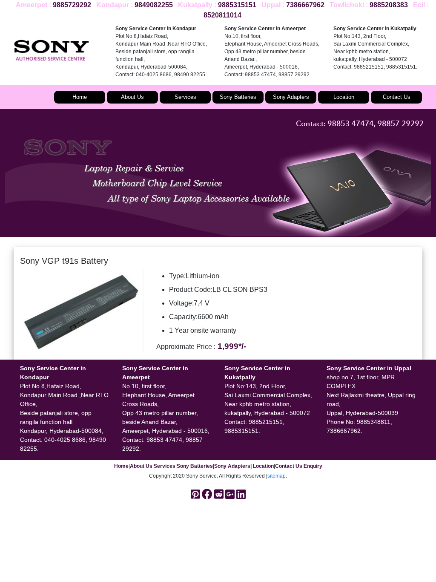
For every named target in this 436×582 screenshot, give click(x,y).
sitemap (276, 476)
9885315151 (237, 5)
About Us (132, 97)
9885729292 (72, 5)
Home (79, 97)
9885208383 (389, 5)
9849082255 (154, 5)
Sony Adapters (291, 97)
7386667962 (305, 5)
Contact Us (396, 97)
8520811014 (222, 15)
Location (343, 97)
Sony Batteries (238, 97)
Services (185, 97)
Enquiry (313, 466)
